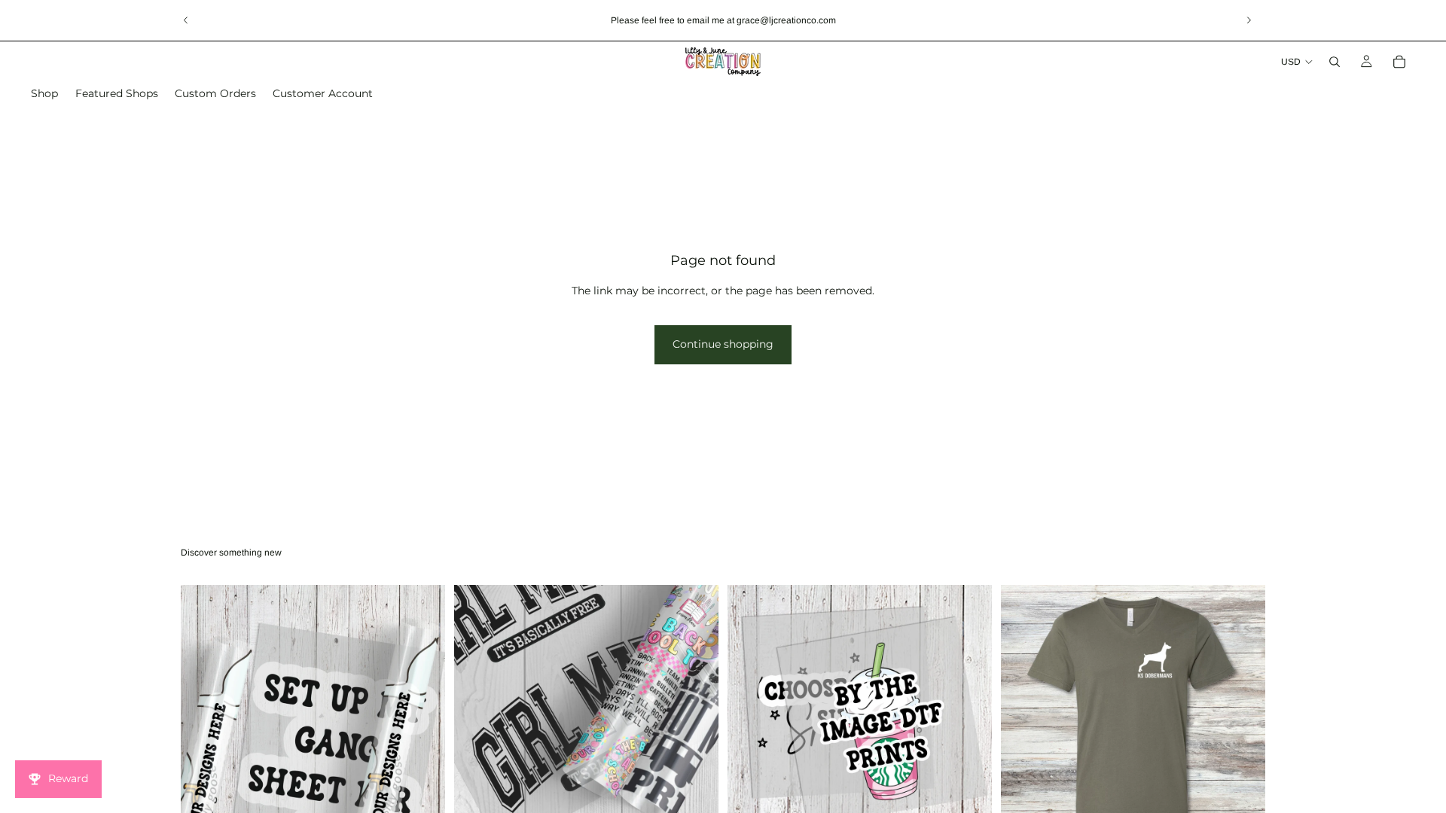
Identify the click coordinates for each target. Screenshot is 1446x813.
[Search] (1334, 61)
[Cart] (1399, 61)
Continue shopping (723, 344)
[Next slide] (1248, 20)
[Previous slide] (186, 20)
